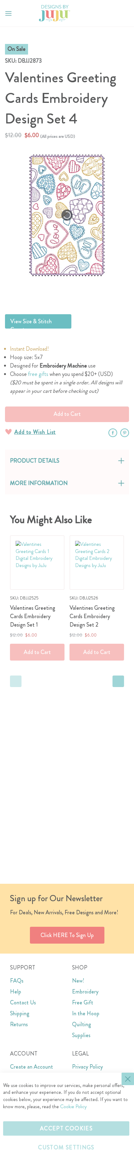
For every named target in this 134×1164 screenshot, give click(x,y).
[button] (124, 13)
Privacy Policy (87, 1067)
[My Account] (111, 13)
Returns (19, 1024)
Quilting (81, 1024)
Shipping (19, 1013)
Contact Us (23, 1002)
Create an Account (31, 1067)
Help (15, 992)
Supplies (81, 1035)
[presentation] (118, 681)
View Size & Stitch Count (31, 323)
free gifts (38, 374)
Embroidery (85, 992)
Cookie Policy (73, 1106)
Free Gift (82, 1002)
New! (78, 981)
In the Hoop (85, 1013)
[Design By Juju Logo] (54, 13)
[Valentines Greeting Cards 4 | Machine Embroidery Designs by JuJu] (82, 294)
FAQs (16, 981)
